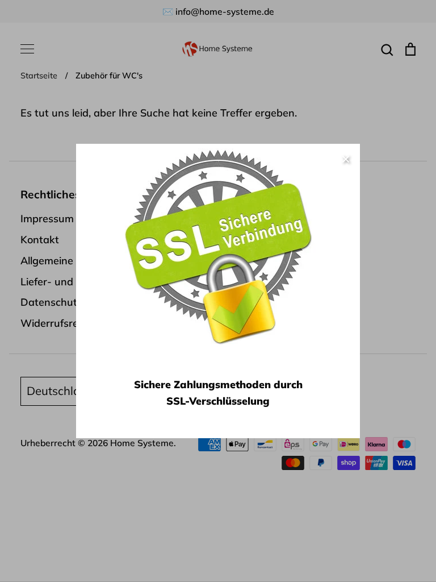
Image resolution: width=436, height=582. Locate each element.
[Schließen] (345, 158)
